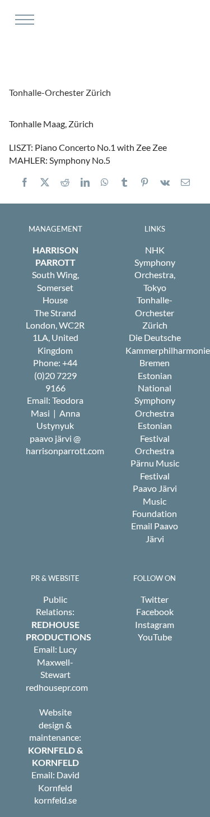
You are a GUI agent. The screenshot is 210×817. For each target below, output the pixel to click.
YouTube (155, 636)
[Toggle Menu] (23, 20)
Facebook (155, 611)
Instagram (154, 624)
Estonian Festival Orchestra (154, 438)
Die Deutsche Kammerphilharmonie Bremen (167, 350)
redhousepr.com (57, 687)
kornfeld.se (55, 800)
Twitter (155, 599)
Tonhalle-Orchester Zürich (154, 312)
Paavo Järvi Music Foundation (154, 501)
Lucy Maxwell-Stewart (57, 662)
